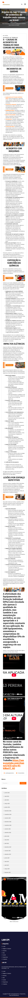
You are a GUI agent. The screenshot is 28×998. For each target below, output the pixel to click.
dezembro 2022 (8, 821)
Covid (4, 946)
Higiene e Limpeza (7, 948)
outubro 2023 (8, 818)
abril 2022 (7, 843)
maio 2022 (7, 839)
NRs (4, 952)
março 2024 (7, 803)
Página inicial (13, 22)
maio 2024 (7, 796)
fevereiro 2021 (8, 872)
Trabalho (5, 959)
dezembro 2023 (8, 810)
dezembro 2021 (8, 847)
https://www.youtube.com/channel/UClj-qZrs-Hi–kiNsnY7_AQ (13, 764)
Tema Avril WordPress (14, 995)
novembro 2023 (8, 814)
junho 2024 (7, 792)
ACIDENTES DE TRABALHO (10, 37)
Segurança (5, 957)
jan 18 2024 (5, 35)
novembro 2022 (8, 825)
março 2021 (7, 868)
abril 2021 (7, 865)
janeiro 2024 (7, 807)
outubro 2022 (8, 829)
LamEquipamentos (9, 773)
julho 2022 (7, 836)
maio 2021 (7, 861)
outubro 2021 (8, 850)
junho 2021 (7, 858)
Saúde (4, 955)
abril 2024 (7, 800)
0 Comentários (21, 773)
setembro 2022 (8, 832)
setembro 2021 (8, 854)
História (4, 950)
